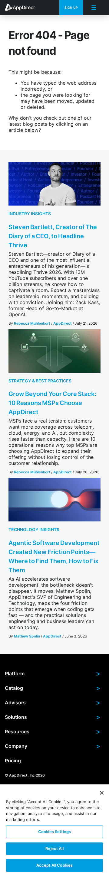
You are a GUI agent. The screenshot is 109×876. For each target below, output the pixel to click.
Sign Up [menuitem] (71, 8)
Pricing (13, 761)
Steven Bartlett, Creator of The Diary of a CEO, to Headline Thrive (52, 236)
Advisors (53, 702)
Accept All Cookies (54, 865)
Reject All (54, 848)
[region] (54, 830)
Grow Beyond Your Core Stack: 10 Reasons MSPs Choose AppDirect (52, 403)
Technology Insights (33, 529)
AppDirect (62, 323)
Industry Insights (29, 213)
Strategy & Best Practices (39, 380)
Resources (53, 731)
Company (53, 746)
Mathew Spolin (27, 636)
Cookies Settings (54, 831)
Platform (53, 673)
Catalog (53, 688)
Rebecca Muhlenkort (32, 323)
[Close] (101, 793)
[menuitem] (23, 7)
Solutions (53, 717)
